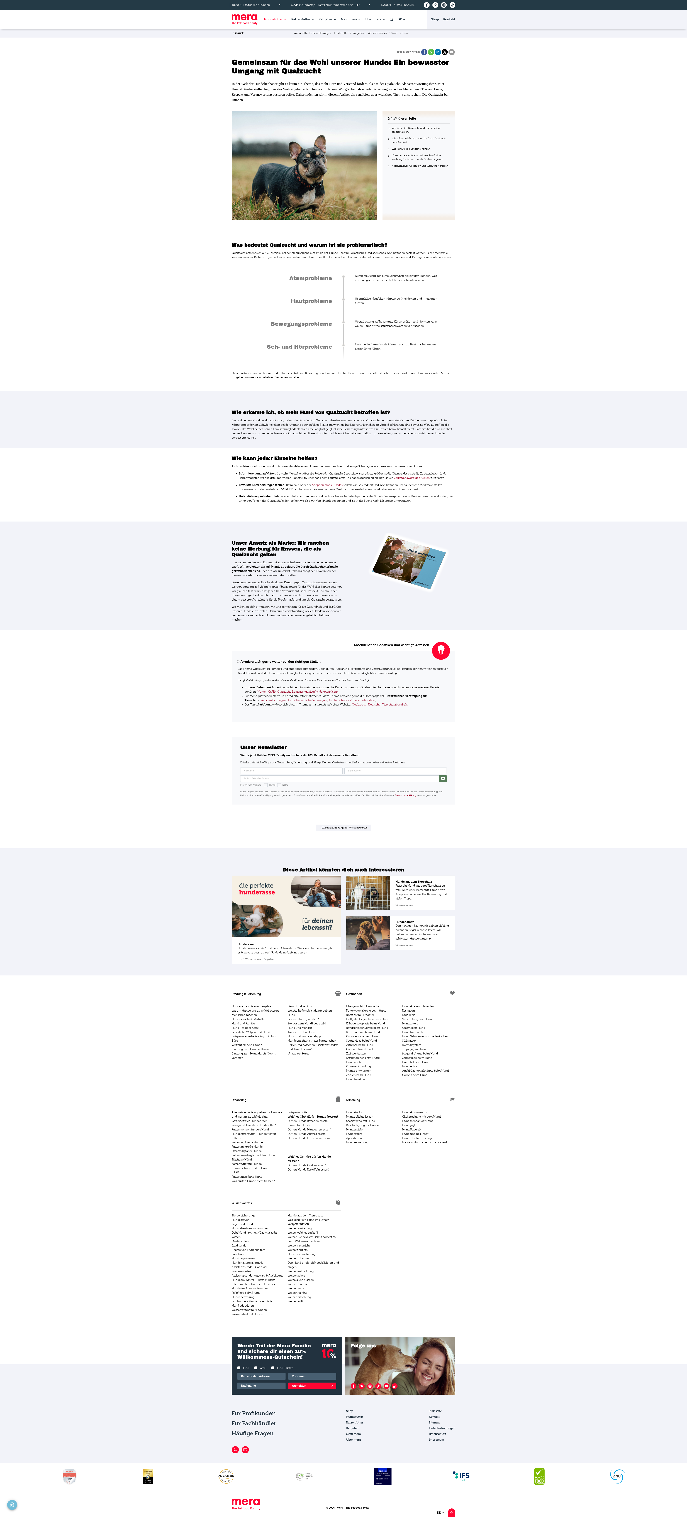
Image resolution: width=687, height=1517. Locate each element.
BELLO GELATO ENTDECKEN (388, 803)
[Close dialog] (427, 706)
